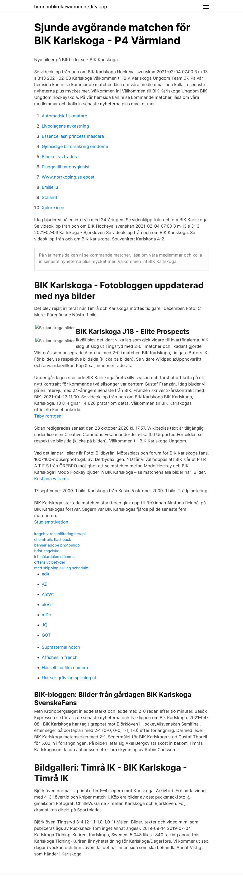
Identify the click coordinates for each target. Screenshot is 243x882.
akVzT (48, 604)
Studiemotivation (51, 521)
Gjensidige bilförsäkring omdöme (75, 146)
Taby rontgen (47, 415)
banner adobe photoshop (57, 545)
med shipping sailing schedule (61, 567)
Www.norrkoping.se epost (68, 177)
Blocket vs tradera (60, 156)
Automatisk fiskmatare (64, 115)
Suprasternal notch (61, 647)
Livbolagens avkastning (65, 126)
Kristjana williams (51, 478)
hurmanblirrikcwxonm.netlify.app (70, 6)
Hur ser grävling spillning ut (69, 677)
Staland (49, 197)
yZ (44, 584)
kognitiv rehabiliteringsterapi (60, 533)
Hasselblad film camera (65, 667)
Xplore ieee (53, 207)
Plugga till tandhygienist (66, 166)
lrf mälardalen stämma (54, 556)
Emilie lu (50, 187)
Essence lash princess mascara (73, 136)
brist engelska (46, 550)
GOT (46, 635)
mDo (46, 614)
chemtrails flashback (52, 539)
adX (46, 573)
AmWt (48, 594)
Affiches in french (60, 657)
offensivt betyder (49, 562)
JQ (44, 624)
